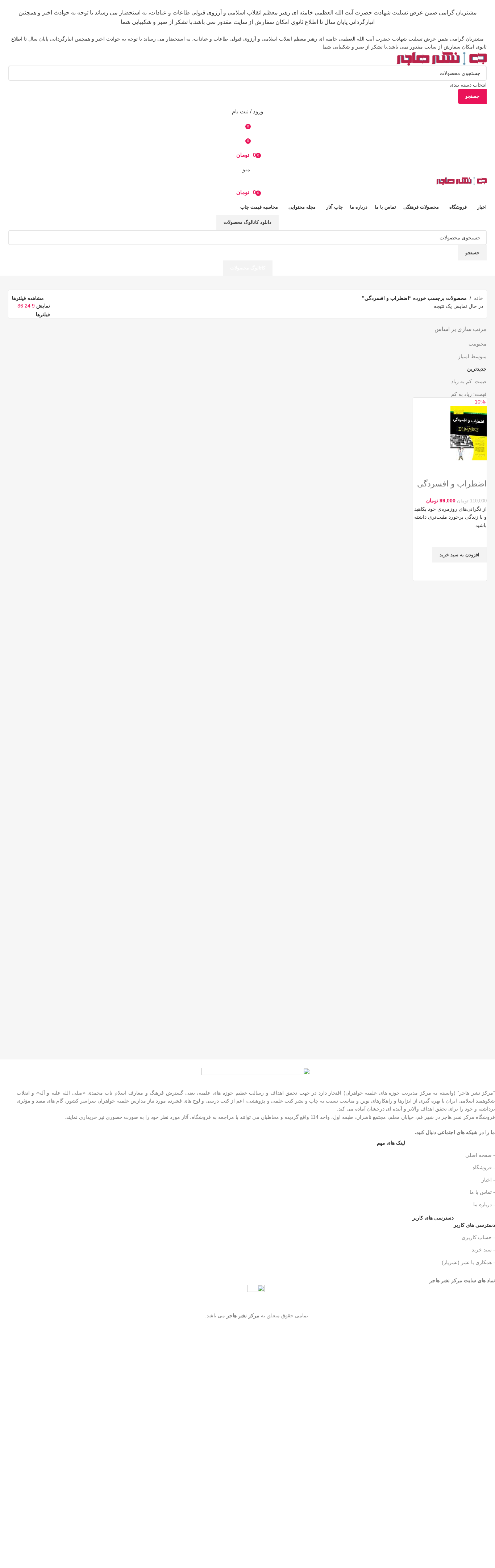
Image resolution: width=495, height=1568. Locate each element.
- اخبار (488, 1180)
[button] (459, 555)
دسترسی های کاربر (453, 1223)
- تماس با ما (482, 1192)
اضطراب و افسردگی (452, 483)
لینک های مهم (391, 1143)
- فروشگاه (484, 1167)
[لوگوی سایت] (441, 57)
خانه (478, 298)
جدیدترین (477, 369)
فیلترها (43, 314)
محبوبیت (478, 344)
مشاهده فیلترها (28, 298)
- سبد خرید (483, 1250)
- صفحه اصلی (480, 1155)
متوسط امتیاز (472, 356)
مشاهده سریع (478, 572)
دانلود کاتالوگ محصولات (247, 222)
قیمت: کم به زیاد (469, 381)
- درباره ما (484, 1204)
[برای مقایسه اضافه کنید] (478, 469)
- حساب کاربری (478, 1237)
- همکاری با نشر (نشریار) (468, 1262)
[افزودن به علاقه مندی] (478, 538)
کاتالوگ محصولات (247, 268)
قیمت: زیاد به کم (469, 394)
